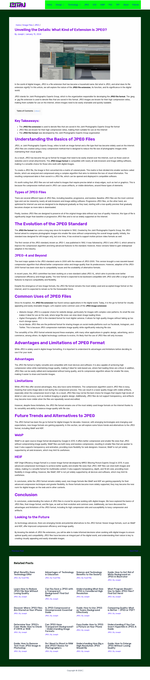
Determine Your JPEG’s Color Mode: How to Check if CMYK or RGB (28, 626)
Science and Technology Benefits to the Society (89, 573)
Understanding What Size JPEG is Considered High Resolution (89, 591)
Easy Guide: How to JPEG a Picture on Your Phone (89, 625)
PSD (110, 5)
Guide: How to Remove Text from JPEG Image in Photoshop (27, 645)
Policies (135, 5)
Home (49, 5)
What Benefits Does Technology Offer (24, 573)
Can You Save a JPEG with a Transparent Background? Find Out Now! (59, 592)
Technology (73, 5)
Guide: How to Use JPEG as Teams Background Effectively (89, 610)
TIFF (118, 5)
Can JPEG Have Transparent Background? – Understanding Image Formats (59, 627)
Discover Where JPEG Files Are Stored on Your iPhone (28, 609)
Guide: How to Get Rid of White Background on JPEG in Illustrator (121, 574)
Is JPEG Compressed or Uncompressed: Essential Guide (58, 610)
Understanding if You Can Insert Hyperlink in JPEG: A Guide (122, 626)
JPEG (86, 5)
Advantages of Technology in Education (59, 573)
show (37, 111)
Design (59, 5)
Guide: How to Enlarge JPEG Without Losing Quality (119, 645)
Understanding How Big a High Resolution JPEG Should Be (89, 645)
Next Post (135, 551)
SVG (95, 5)
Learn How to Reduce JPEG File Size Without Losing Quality (26, 591)
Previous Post (16, 551)
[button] (63, 4)
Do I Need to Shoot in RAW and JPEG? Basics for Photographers (59, 645)
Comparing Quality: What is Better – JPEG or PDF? (121, 609)
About (126, 5)
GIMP (102, 5)
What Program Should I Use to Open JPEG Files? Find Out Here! (121, 591)
